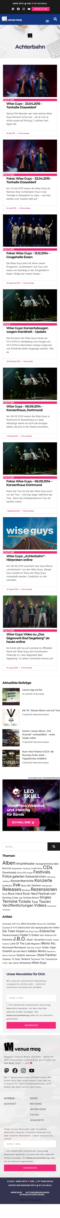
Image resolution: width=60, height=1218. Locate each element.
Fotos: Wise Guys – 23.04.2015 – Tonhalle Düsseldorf (29, 180)
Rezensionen (44, 889)
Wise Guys (39, 962)
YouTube (6, 910)
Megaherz (36, 943)
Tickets (24, 901)
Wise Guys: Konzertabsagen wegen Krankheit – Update (27, 330)
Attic (18, 924)
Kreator (48, 939)
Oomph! (38, 948)
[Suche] (54, 846)
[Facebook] (18, 9)
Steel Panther (47, 955)
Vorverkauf (51, 906)
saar (20, 898)
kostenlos (7, 885)
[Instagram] (23, 9)
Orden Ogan (49, 947)
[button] (55, 19)
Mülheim (36, 885)
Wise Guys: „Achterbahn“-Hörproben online (25, 558)
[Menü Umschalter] (47, 21)
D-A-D (13, 927)
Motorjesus (20, 947)
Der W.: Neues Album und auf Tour (41, 710)
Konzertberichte (22, 881)
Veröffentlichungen (17, 905)
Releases (11, 889)
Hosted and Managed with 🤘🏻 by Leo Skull (30, 1185)
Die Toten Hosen (13, 931)
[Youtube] (29, 9)
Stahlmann (31, 955)
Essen (30, 873)
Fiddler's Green (29, 935)
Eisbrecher (47, 931)
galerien (18, 876)
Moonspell (7, 947)
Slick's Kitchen (9, 955)
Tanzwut (35, 959)
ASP (14, 924)
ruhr (53, 893)
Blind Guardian (29, 923)
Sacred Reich (19, 951)
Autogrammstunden (47, 863)
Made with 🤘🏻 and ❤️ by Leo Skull (30, 3)
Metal (23, 885)
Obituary (30, 947)
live (16, 885)
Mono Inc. (48, 943)
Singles (45, 897)
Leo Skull (9, 1063)
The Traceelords (48, 959)
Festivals (41, 871)
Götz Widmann (47, 935)
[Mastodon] (13, 9)
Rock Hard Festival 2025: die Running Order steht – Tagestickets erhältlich (38, 755)
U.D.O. (5, 963)
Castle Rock (36, 868)
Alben (9, 863)
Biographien (17, 868)
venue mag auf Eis (32, 689)
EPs (24, 872)
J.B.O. (19, 939)
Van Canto (13, 963)
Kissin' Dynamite (35, 939)
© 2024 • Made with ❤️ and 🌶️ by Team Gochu (30, 1181)
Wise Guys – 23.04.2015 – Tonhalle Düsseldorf (24, 105)
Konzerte (43, 880)
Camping (26, 868)
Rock (4, 894)
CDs (47, 867)
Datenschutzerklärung (17, 1015)
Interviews (51, 877)
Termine (10, 901)
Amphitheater (25, 863)
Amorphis (6, 924)
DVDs (19, 873)
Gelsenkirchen (35, 876)
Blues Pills (41, 924)
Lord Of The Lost (20, 943)
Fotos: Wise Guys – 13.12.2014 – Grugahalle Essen (28, 255)
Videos (40, 905)
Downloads (9, 872)
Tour (35, 901)
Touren (45, 901)
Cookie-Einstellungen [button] (30, 1200)
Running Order (10, 897)
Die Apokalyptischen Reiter (45, 927)
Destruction (24, 927)
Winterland (25, 962)
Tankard (25, 959)
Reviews (26, 890)
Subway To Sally (11, 959)
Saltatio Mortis (37, 951)
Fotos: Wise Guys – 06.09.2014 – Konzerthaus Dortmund (29, 483)
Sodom (20, 955)
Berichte (6, 868)
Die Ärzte (30, 931)
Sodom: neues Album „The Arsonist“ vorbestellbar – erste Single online (38, 734)
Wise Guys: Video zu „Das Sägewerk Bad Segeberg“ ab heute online (27, 638)
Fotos (7, 876)
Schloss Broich (31, 897)
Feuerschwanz (10, 935)
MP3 (29, 885)
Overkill (7, 951)
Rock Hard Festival (36, 893)
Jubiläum (6, 881)
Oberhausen (47, 886)
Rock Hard (15, 893)
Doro (36, 931)
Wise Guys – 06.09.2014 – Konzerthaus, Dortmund (24, 408)
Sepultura (51, 951)
